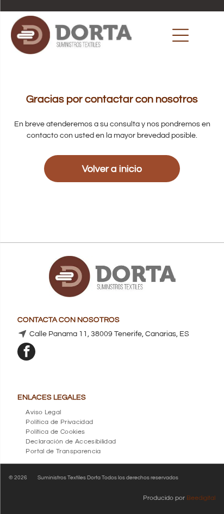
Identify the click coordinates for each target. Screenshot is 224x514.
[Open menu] (180, 35)
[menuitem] (43, 411)
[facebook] (26, 353)
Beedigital (200, 498)
